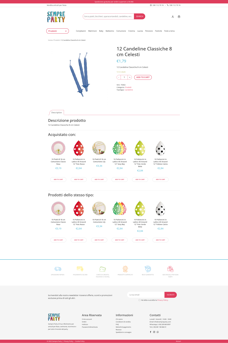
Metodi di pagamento (123, 327)
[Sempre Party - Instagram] (154, 332)
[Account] (172, 17)
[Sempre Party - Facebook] (151, 332)
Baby (101, 31)
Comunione (121, 31)
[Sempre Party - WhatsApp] (158, 332)
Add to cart (143, 77)
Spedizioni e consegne (123, 332)
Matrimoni (92, 31)
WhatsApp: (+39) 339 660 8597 (160, 324)
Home (50, 40)
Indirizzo (85, 324)
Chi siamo (119, 319)
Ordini (84, 322)
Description (56, 112)
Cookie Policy (80, 341)
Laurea (140, 31)
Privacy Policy (162, 300)
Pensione (149, 31)
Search (139, 16)
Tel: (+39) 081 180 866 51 (158, 327)
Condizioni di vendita (123, 322)
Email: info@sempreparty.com (160, 322)
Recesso (118, 330)
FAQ (117, 324)
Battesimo (110, 31)
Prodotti (57, 40)
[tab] (56, 112)
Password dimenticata (90, 327)
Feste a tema (169, 31)
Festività (158, 31)
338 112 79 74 (158, 5)
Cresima (131, 31)
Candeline (129, 90)
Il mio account (87, 319)
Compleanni (81, 31)
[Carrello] (179, 16)
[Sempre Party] (56, 16)
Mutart (178, 341)
